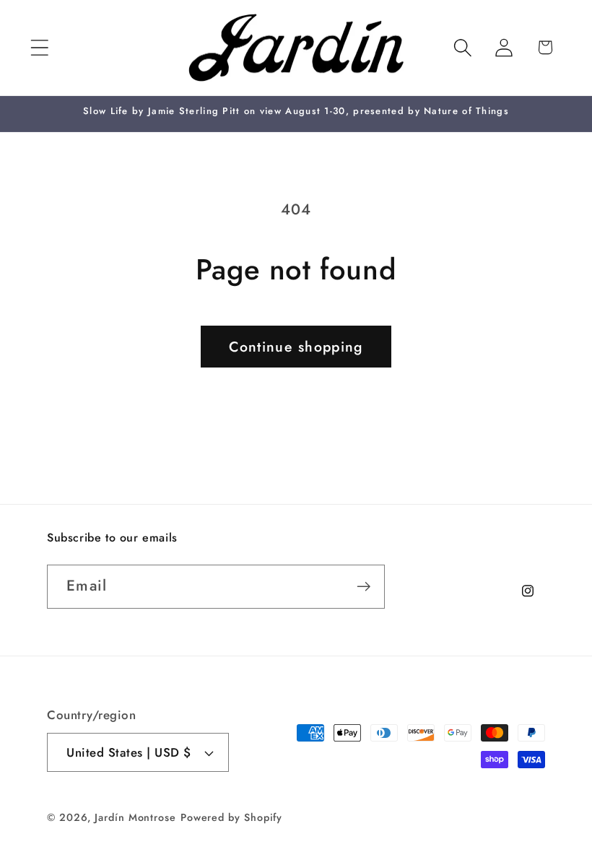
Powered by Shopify (231, 817)
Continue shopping (295, 346)
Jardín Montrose (135, 817)
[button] (39, 47)
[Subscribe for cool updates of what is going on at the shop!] (363, 587)
